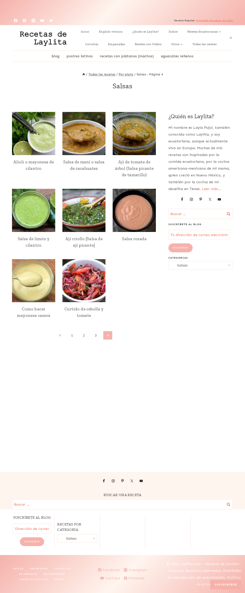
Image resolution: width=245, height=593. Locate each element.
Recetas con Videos (148, 44)
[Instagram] (33, 20)
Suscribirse (226, 584)
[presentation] (33, 133)
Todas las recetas (204, 44)
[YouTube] (42, 20)
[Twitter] (51, 20)
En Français (28, 574)
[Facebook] (15, 20)
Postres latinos (80, 56)
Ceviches (91, 44)
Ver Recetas (39, 568)
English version (111, 31)
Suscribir (180, 247)
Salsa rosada (134, 238)
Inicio (85, 31)
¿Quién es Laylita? (145, 31)
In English (62, 568)
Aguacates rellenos (177, 56)
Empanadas (116, 44)
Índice (173, 31)
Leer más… (211, 189)
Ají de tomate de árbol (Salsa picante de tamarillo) (134, 168)
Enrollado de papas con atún (214, 20)
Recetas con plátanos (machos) (127, 56)
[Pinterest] (24, 20)
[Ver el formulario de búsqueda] (231, 38)
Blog (56, 56)
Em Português (54, 574)
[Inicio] (83, 74)
